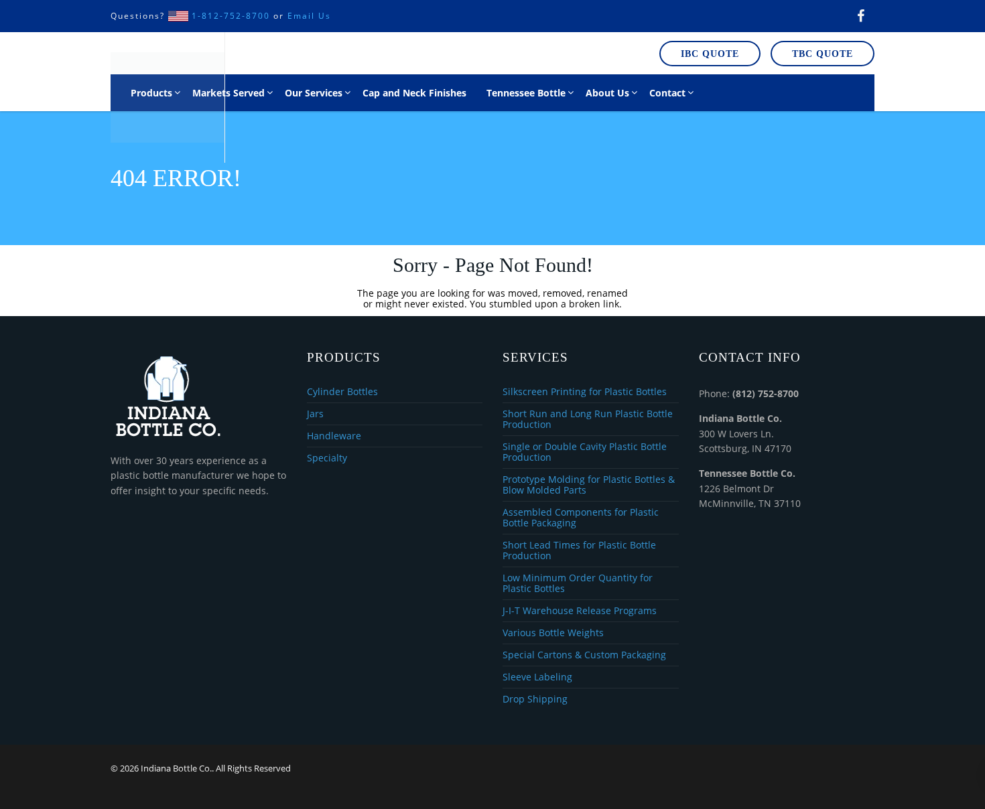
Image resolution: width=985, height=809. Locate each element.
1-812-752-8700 (231, 15)
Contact (667, 92)
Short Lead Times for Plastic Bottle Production (579, 551)
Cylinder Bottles (342, 392)
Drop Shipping (535, 699)
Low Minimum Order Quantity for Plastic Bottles (578, 584)
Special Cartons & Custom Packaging (584, 655)
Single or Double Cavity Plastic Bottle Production (585, 452)
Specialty (327, 458)
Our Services (313, 92)
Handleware (334, 436)
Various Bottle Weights (553, 633)
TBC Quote (822, 54)
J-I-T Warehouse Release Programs (580, 611)
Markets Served (228, 92)
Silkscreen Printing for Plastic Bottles (585, 392)
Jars (315, 414)
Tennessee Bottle (526, 92)
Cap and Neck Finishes (414, 92)
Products (151, 92)
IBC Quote (710, 54)
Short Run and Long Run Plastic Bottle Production (588, 420)
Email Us (309, 15)
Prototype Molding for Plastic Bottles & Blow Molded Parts (589, 485)
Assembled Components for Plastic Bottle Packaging (581, 518)
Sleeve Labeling (537, 677)
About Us (607, 92)
